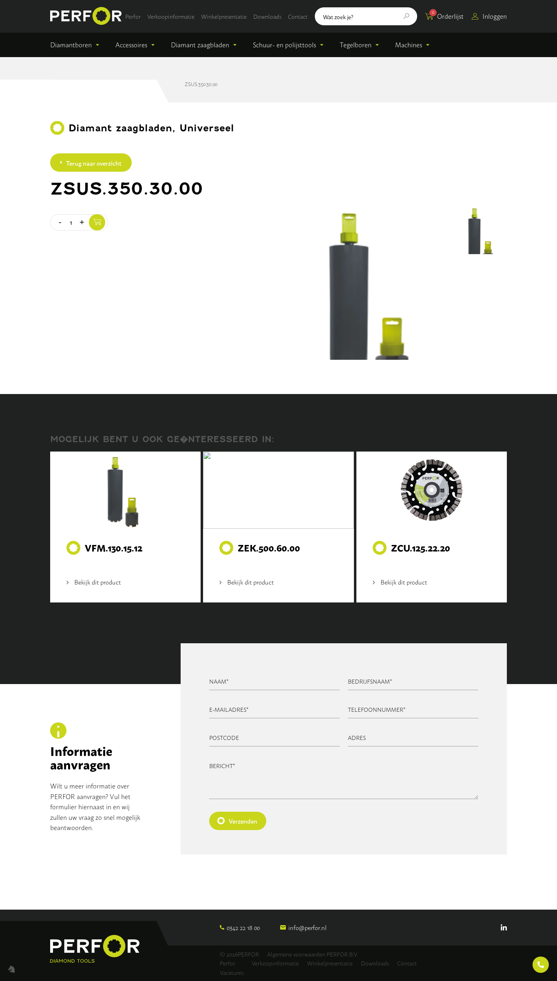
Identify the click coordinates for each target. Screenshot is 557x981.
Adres (357, 737)
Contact (297, 16)
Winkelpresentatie (224, 16)
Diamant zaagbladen (200, 44)
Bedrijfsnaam (370, 681)
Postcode (224, 737)
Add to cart (97, 222)
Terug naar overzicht (94, 163)
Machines (408, 44)
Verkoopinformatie (171, 16)
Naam (219, 681)
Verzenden (243, 821)
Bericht (222, 765)
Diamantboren (71, 44)
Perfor (133, 16)
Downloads (267, 16)
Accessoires (131, 44)
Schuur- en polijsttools (284, 44)
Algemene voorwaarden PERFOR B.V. (312, 954)
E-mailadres (229, 709)
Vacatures (231, 972)
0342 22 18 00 (243, 927)
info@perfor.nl (307, 927)
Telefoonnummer (377, 709)
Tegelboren (355, 44)
